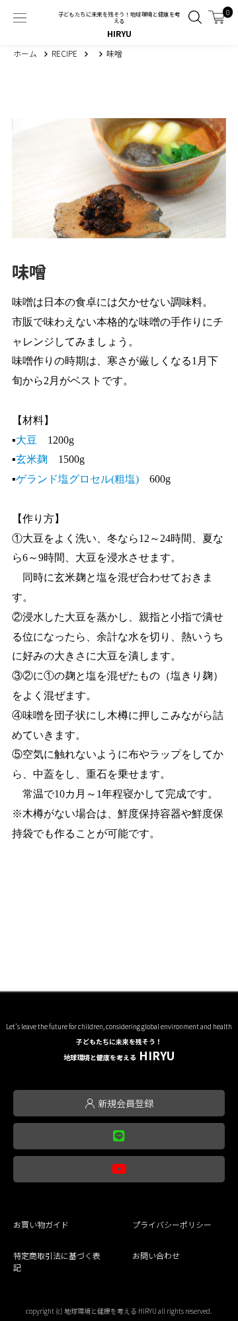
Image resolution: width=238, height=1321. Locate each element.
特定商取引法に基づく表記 (56, 1261)
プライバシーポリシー (172, 1224)
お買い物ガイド (41, 1224)
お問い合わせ (156, 1255)
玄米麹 (32, 459)
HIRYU (119, 1050)
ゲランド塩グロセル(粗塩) (77, 479)
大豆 (26, 440)
